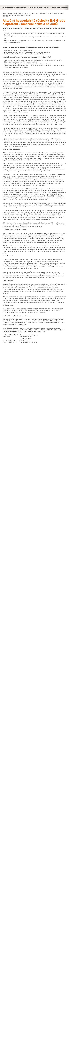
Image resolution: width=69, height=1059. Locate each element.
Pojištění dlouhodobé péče (59, 7)
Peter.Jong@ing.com (9, 342)
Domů (4, 13)
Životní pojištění (21, 7)
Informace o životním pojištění (38, 7)
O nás (16, 13)
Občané (10, 13)
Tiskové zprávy (35, 13)
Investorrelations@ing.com (28, 342)
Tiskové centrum (24, 13)
